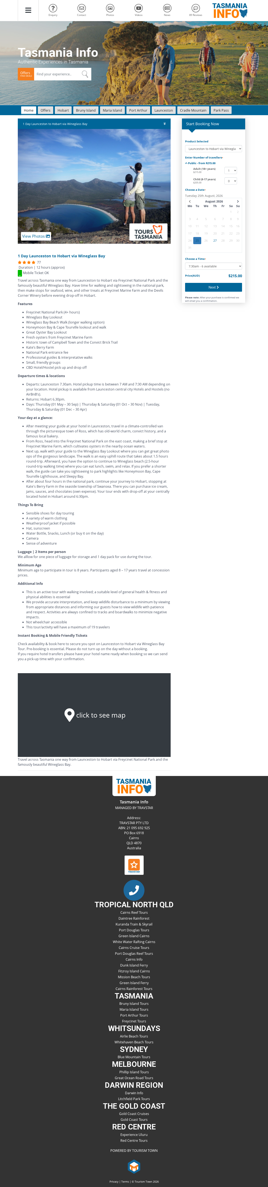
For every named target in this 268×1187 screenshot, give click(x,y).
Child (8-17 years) (204, 179)
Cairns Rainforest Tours (134, 988)
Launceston (164, 110)
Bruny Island (86, 110)
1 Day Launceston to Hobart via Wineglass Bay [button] (55, 124)
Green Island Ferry (134, 983)
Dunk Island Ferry (134, 965)
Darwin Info (134, 1093)
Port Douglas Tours (134, 930)
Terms (125, 1181)
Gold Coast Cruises (134, 1113)
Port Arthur (138, 110)
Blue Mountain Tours (134, 1057)
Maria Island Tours (134, 1009)
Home (29, 110)
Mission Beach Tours (134, 977)
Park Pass (221, 110)
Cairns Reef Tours (134, 912)
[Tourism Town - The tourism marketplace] (134, 1166)
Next (213, 287)
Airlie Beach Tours (134, 1036)
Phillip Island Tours (134, 1072)
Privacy (114, 1181)
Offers (45, 110)
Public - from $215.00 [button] (201, 163)
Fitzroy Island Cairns (134, 971)
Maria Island (112, 110)
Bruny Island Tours (134, 1003)
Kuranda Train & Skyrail (134, 924)
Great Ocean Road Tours (134, 1078)
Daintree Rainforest (134, 918)
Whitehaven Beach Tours (134, 1042)
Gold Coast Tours (134, 1119)
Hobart (63, 110)
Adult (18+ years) (204, 169)
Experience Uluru (134, 1134)
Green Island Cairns (134, 936)
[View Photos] (94, 186)
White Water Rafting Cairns (134, 942)
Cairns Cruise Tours (134, 947)
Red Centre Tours (134, 1140)
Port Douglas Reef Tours (134, 953)
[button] (28, 10)
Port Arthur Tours (134, 1015)
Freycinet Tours (134, 1021)
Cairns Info (134, 959)
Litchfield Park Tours (134, 1099)
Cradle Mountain (193, 110)
